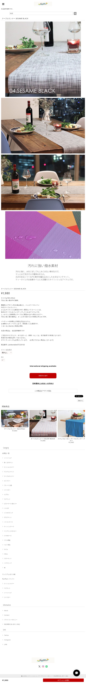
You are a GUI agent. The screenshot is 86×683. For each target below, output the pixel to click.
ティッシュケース (9, 526)
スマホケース (8, 535)
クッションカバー (9, 467)
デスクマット (8, 517)
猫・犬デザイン (8, 462)
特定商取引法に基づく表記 (12, 624)
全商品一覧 (6, 453)
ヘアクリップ (8, 563)
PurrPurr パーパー (8, 579)
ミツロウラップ (8, 513)
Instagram (7, 640)
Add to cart (43, 376)
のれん (6, 554)
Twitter (6, 635)
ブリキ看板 (7, 540)
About (6, 610)
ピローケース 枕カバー (10, 503)
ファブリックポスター (10, 531)
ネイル (6, 549)
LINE (5, 644)
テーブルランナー (9, 476)
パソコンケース (8, 522)
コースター (7, 490)
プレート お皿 (8, 485)
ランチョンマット (9, 471)
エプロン (6, 494)
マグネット (7, 588)
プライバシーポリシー (10, 619)
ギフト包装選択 (6, 350)
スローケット (8, 558)
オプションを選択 (63, 680)
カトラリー (7, 481)
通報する (80, 400)
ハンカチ (6, 508)
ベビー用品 (7, 545)
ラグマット (7, 499)
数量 (2, 357)
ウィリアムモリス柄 (8, 574)
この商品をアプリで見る (43, 391)
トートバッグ (8, 458)
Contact (6, 615)
